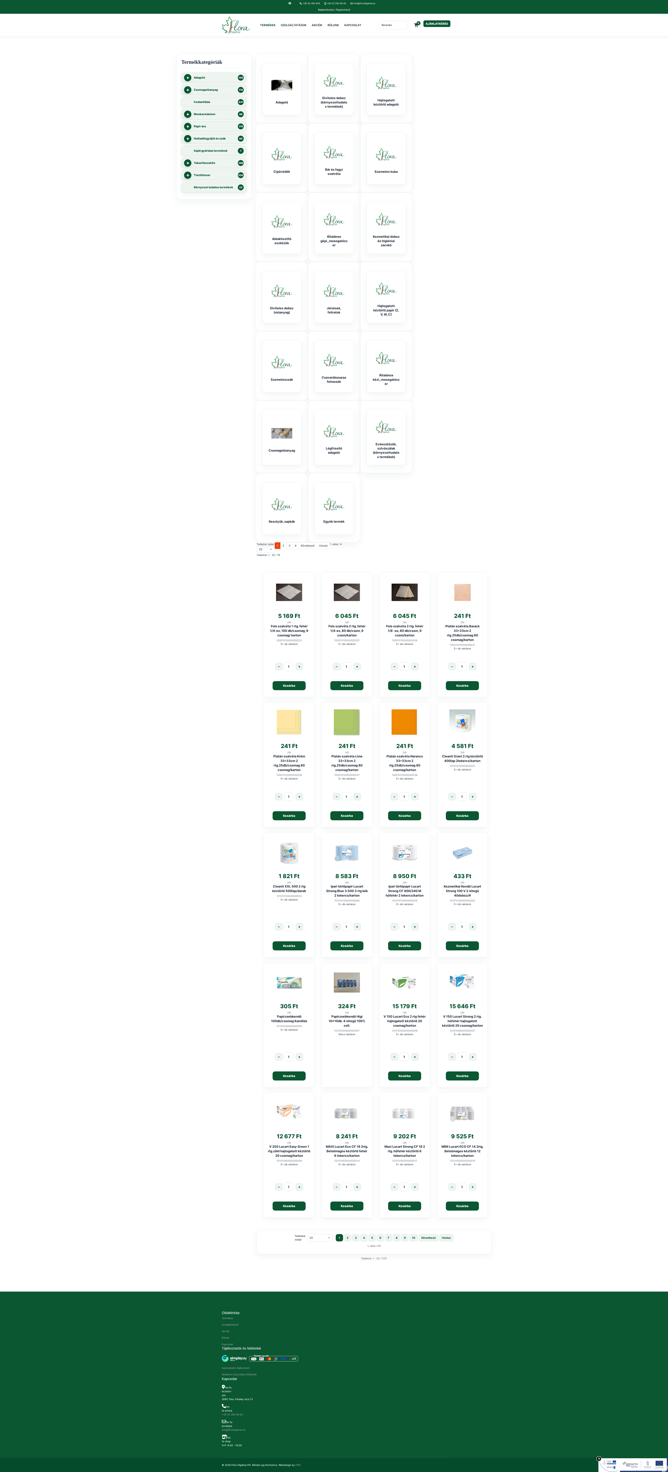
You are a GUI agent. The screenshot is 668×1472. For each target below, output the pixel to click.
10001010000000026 (404, 640)
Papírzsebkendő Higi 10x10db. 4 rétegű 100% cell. (347, 1021)
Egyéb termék (333, 521)
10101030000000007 (347, 1030)
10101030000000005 (289, 1026)
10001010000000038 (405, 774)
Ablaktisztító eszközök (281, 241)
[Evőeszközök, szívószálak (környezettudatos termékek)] (386, 427)
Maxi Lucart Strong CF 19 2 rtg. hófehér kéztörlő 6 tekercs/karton (404, 1151)
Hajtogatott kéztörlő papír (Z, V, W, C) (386, 310)
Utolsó (323, 545)
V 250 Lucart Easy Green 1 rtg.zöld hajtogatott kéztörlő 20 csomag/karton (289, 1151)
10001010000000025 (347, 640)
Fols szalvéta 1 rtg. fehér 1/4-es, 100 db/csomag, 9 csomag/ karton (289, 630)
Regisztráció (343, 9)
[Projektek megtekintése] (633, 1465)
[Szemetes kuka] (386, 154)
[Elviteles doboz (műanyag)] (281, 291)
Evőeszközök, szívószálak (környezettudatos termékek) (386, 450)
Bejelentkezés (326, 9)
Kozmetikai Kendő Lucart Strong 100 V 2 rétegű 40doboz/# (462, 891)
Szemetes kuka (386, 171)
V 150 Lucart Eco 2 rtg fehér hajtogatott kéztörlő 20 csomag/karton (405, 1021)
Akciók (317, 25)
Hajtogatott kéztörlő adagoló (386, 102)
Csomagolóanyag (282, 450)
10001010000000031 (462, 644)
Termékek (268, 25)
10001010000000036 (289, 774)
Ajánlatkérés (437, 23)
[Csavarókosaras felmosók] (334, 360)
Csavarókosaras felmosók (334, 380)
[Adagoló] (281, 85)
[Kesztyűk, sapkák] (281, 504)
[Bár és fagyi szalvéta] (334, 152)
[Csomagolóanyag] (281, 433)
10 (413, 1237)
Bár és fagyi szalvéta (334, 172)
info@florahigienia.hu (364, 3)
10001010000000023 (289, 640)
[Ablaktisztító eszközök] (281, 221)
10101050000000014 (347, 1160)
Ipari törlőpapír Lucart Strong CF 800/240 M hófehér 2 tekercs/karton (405, 891)
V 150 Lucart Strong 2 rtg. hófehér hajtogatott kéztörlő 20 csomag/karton (462, 1021)
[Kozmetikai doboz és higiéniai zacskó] (386, 219)
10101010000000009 (404, 900)
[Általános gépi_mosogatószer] (334, 219)
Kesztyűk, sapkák (282, 521)
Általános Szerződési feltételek (239, 1374)
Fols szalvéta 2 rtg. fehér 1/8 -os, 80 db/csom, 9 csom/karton (404, 630)
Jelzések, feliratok (334, 310)
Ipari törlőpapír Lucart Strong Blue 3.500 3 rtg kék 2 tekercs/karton (347, 891)
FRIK (298, 1464)
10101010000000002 (462, 765)
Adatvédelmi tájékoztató (236, 1367)
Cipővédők (281, 171)
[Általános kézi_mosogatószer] (386, 358)
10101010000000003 (289, 895)
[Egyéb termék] (334, 504)
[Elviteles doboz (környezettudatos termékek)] (334, 80)
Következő (308, 545)
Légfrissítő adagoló (334, 450)
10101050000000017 (404, 1160)
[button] (187, 77)
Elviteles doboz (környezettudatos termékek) (334, 102)
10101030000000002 (462, 900)
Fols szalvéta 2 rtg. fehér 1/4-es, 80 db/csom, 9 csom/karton (346, 630)
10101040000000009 (289, 1160)
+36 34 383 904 (311, 3)
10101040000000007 (462, 1030)
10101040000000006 (405, 1030)
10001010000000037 (347, 774)
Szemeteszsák (282, 379)
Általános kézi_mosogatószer (386, 379)
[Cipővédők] (281, 154)
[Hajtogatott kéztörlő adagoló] (386, 83)
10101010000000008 (347, 900)
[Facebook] (290, 3)
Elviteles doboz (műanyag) (281, 310)
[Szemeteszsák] (281, 362)
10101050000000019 (462, 1160)
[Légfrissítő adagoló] (334, 431)
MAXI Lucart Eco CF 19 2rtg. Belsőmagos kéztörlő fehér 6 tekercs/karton (347, 1151)
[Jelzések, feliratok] (334, 291)
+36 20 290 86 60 (336, 3)
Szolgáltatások (294, 25)
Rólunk (333, 25)
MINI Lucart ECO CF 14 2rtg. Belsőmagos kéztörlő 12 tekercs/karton (462, 1151)
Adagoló (282, 102)
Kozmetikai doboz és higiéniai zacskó (386, 241)
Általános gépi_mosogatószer (334, 241)
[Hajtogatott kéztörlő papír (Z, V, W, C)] (386, 288)
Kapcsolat (352, 25)
